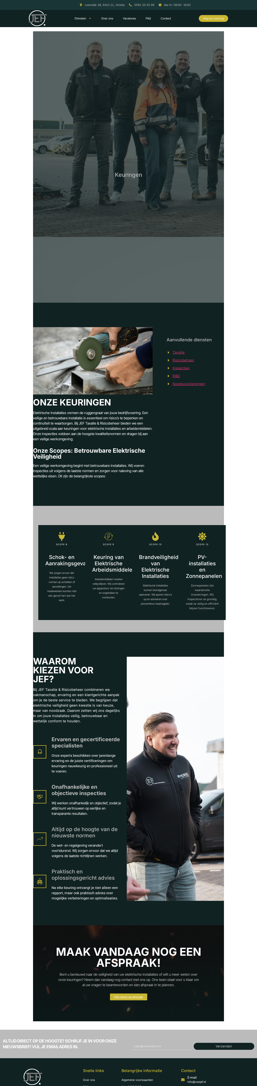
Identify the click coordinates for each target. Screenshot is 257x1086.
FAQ (148, 18)
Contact (166, 18)
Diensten (80, 18)
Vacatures (129, 18)
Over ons (107, 18)
